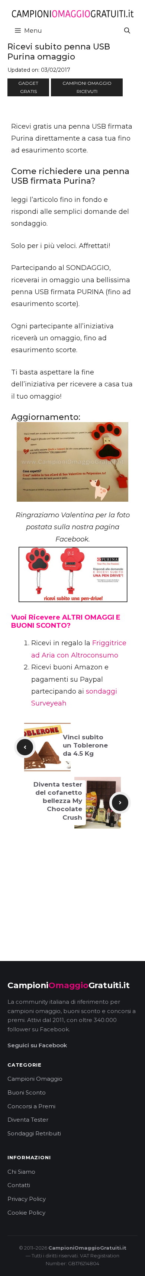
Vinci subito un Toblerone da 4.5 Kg (85, 745)
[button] (127, 31)
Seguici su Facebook (37, 1045)
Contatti (18, 1185)
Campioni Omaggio (34, 1078)
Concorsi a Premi (31, 1106)
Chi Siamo (21, 1171)
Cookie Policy (26, 1212)
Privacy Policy (26, 1198)
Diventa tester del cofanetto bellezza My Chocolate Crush (57, 801)
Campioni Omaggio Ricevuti (87, 87)
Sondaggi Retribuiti (34, 1133)
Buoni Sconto (26, 1092)
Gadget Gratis (28, 87)
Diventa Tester (27, 1119)
